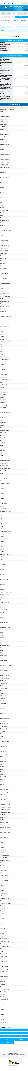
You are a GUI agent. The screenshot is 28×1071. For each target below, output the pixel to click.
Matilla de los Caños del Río (5, 592)
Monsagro (2, 617)
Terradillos (2, 885)
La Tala (1, 546)
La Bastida (2, 496)
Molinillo (1, 607)
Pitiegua (1, 736)
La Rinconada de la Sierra (5, 531)
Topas (1, 888)
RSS (21, 1057)
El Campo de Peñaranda (5, 341)
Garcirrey (2, 440)
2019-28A (8, 13)
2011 (25, 13)
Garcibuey (2, 435)
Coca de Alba (3, 313)
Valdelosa (2, 913)
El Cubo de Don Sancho (5, 346)
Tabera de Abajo (3, 870)
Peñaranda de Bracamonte (5, 718)
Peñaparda (2, 716)
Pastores (2, 693)
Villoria (1, 1001)
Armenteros (2, 184)
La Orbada (2, 523)
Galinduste (2, 425)
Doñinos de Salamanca (5, 329)
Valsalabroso (2, 928)
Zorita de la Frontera (4, 1022)
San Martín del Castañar (5, 809)
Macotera (2, 571)
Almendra (2, 169)
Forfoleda (2, 397)
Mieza (1, 597)
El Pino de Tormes (4, 362)
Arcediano (2, 182)
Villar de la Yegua (3, 964)
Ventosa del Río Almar (4, 941)
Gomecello (2, 448)
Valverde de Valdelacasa (5, 931)
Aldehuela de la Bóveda (5, 162)
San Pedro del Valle (4, 822)
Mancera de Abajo (4, 579)
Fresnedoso (2, 402)
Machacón (2, 569)
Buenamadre (2, 225)
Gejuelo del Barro (3, 442)
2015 (19, 13)
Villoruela (2, 1004)
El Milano (2, 354)
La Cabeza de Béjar (4, 501)
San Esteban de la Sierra (5, 804)
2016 (14, 13)
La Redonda (2, 528)
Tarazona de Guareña (4, 875)
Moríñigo (2, 635)
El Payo (1, 356)
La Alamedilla (3, 485)
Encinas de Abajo (3, 374)
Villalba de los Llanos (4, 948)
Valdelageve (2, 910)
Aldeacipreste (3, 131)
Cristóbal (2, 321)
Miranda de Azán (3, 599)
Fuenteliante (2, 410)
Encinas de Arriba (3, 377)
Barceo (1, 197)
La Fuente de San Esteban (5, 511)
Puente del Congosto (4, 754)
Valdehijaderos (3, 905)
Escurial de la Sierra (4, 384)
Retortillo (2, 766)
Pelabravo (2, 706)
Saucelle (2, 847)
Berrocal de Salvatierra (5, 212)
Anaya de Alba (3, 172)
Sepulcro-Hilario (3, 850)
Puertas (1, 756)
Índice (18, 1057)
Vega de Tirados (3, 938)
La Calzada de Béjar (4, 503)
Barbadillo (2, 192)
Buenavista (2, 227)
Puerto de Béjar (3, 759)
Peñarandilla (2, 721)
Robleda (1, 769)
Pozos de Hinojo (3, 743)
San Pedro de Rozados (4, 824)
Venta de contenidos (11, 1054)
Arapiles (1, 179)
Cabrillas (2, 238)
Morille (1, 632)
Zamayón (2, 1017)
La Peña (1, 526)
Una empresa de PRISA (13, 1062)
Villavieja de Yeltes (4, 999)
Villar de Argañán (3, 956)
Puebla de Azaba (3, 746)
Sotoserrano (2, 867)
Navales (1, 657)
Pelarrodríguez (3, 708)
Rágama (2, 764)
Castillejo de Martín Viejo (5, 286)
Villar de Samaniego (4, 969)
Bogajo (1, 217)
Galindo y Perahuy (4, 422)
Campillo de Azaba (4, 250)
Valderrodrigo (3, 918)
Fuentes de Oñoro (3, 417)
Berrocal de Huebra (4, 210)
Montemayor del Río (4, 622)
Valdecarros (2, 900)
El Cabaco (2, 339)
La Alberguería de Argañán (5, 491)
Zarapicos (2, 1019)
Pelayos (1, 711)
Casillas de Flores (3, 278)
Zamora (7, 1042)
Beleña (1, 205)
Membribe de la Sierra (4, 594)
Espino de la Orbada (4, 392)
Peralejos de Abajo (4, 723)
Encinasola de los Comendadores (7, 379)
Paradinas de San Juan (5, 690)
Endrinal (1, 382)
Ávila (7, 1029)
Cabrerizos (2, 235)
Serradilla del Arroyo (4, 855)
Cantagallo (2, 255)
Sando (1, 802)
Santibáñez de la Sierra (5, 840)
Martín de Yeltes (3, 587)
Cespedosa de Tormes (4, 301)
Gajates (1, 420)
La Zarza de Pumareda (5, 554)
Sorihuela (2, 865)
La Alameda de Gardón (5, 483)
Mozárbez (2, 642)
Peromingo (2, 731)
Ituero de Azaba (3, 478)
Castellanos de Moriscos (5, 281)
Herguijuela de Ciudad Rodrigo (6, 458)
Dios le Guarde (3, 324)
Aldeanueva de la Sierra (5, 144)
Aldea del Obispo (3, 136)
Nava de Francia (3, 652)
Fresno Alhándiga (3, 405)
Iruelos (1, 475)
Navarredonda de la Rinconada (6, 665)
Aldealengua (2, 139)
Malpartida (2, 577)
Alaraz (1, 121)
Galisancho (2, 427)
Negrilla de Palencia (4, 670)
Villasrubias (2, 994)
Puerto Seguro (3, 761)
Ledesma (2, 556)
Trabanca (2, 895)
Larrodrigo (2, 534)
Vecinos (1, 936)
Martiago (2, 582)
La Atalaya (2, 493)
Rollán (1, 774)
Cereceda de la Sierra (4, 293)
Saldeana (2, 781)
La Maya (2, 521)
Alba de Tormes (3, 124)
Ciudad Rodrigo (3, 311)
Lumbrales (2, 566)
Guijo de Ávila (3, 453)
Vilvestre (2, 1007)
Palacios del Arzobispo (4, 678)
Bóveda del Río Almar (4, 220)
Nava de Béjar (3, 650)
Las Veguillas (2, 544)
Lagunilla (2, 513)
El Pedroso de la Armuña (5, 359)
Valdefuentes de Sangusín (5, 903)
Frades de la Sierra (4, 399)
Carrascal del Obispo (4, 273)
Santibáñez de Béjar (4, 837)
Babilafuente (2, 187)
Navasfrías (2, 668)
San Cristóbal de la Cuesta (5, 797)
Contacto (4, 1054)
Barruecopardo (3, 200)
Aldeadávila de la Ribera (5, 134)
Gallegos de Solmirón (4, 432)
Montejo (1, 620)
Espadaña (2, 387)
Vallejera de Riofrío (4, 926)
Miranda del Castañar (4, 602)
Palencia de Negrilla (4, 683)
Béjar (1, 202)
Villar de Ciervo (3, 958)
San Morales (2, 817)
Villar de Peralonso (4, 966)
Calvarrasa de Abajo (4, 240)
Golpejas (2, 445)
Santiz (1, 842)
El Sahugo (2, 364)
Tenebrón (2, 883)
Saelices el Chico (3, 776)
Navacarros (2, 647)
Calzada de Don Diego (4, 245)
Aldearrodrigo (3, 147)
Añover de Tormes (4, 174)
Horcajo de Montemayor (5, 468)
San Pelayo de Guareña (5, 827)
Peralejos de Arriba (4, 726)
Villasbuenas (2, 984)
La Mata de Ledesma (4, 518)
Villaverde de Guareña (4, 996)
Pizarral (1, 738)
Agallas (1, 114)
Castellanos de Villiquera (5, 283)
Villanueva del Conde (4, 953)
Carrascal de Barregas (4, 270)
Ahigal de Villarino (4, 119)
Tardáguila (2, 878)
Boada (1, 215)
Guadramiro (2, 450)
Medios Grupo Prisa (13, 1065)
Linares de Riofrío (3, 561)
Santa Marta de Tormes (5, 832)
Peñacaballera (3, 713)
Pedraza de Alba (3, 695)
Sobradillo (2, 862)
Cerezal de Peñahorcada (5, 296)
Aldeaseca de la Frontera (5, 154)
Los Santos (2, 564)
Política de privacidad (5, 1055)
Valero (1, 923)
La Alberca (2, 488)
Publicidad (17, 1054)
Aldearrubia (2, 149)
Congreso (6, 16)
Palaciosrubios (3, 680)
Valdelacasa (2, 908)
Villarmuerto (2, 981)
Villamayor (2, 951)
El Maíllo (1, 349)
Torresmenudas (3, 893)
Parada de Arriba (3, 685)
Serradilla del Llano (4, 857)
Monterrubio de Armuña (5, 625)
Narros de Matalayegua (5, 645)
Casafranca (2, 276)
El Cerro (1, 344)
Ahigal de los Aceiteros (5, 116)
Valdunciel (2, 921)
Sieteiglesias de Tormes (5, 860)
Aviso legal (22, 1054)
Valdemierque (3, 915)
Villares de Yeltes (3, 974)
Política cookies (13, 1055)
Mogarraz (2, 604)
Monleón (2, 612)
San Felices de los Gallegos (5, 807)
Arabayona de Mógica (4, 177)
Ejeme (1, 331)
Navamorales (3, 663)
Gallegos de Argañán (4, 430)
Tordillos (2, 890)
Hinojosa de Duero (4, 465)
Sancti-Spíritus (3, 799)
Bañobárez (2, 190)
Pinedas (1, 733)
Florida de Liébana (4, 394)
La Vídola (2, 551)
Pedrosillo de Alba (4, 698)
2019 (3, 13)
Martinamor (2, 584)
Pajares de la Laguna (4, 675)
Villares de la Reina (4, 971)
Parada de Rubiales (4, 688)
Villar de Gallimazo (4, 961)
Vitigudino (2, 1009)
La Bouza (2, 498)
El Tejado (2, 367)
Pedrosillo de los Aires (4, 700)
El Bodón (2, 336)
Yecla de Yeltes (3, 1012)
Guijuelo (1, 455)
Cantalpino (2, 260)
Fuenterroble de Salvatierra (5, 412)
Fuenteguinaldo (3, 407)
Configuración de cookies (21, 1055)
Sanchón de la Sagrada (5, 792)
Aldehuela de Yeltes (4, 164)
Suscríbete (21, 3)
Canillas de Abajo (3, 253)
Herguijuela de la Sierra (5, 460)
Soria (7, 1039)
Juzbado (2, 480)
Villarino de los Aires (4, 976)
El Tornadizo (2, 369)
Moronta (2, 640)
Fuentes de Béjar (3, 415)
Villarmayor (2, 979)
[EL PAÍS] (8, 3)
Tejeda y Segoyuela (4, 880)
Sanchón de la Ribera (4, 789)
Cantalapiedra (3, 258)
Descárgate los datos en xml (14, 104)
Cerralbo (2, 298)
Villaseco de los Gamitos (5, 989)
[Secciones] (2, 3)
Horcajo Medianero (4, 470)
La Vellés (2, 549)
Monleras (2, 614)
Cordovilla (2, 319)
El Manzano (2, 351)
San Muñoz (2, 819)
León (7, 1033)
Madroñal (2, 574)
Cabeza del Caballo (4, 233)
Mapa (25, 10)
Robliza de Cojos (3, 771)
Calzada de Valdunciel (4, 248)
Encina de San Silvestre (5, 372)
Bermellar (2, 207)
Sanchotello (2, 794)
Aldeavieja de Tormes (4, 159)
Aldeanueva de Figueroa (5, 141)
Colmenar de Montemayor (5, 316)
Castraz (1, 288)
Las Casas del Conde (4, 539)
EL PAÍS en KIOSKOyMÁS (12, 1057)
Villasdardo (2, 986)
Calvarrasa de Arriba (4, 243)
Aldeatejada (2, 157)
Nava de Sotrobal (3, 655)
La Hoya (1, 516)
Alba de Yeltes (3, 126)
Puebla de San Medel (4, 749)
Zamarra (2, 1014)
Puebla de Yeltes (3, 751)
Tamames (2, 872)
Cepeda (1, 291)
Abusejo (1, 111)
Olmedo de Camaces (4, 673)
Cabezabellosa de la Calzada (6, 230)
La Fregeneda (3, 508)
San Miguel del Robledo (5, 812)
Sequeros (2, 852)
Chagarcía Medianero (4, 303)
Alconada (2, 129)
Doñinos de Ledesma (4, 326)
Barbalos (2, 195)
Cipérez (1, 308)
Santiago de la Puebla (4, 835)
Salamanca (2, 779)
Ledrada (2, 559)
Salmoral (2, 784)
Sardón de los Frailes (4, 845)
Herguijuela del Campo (5, 463)
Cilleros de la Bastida (4, 306)
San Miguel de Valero (4, 814)
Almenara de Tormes (4, 167)
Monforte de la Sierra (4, 609)
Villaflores (2, 943)
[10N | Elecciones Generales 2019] (14, 7)
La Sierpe (2, 541)
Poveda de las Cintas (4, 741)
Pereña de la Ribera (4, 728)
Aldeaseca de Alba (4, 152)
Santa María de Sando (4, 829)
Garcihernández (3, 437)
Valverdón (2, 933)
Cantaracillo (2, 263)
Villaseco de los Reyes (4, 991)
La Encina (2, 506)
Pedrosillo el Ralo (3, 703)
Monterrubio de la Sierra (5, 627)
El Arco (1, 334)
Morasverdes (2, 630)
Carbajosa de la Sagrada (5, 265)
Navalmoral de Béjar (4, 660)
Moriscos (2, 637)
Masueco (2, 589)
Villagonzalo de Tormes (5, 946)
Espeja (1, 389)
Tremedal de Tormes (4, 898)
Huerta (1, 473)
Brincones (2, 222)
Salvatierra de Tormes (4, 786)
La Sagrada (2, 536)
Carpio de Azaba (3, 268)
